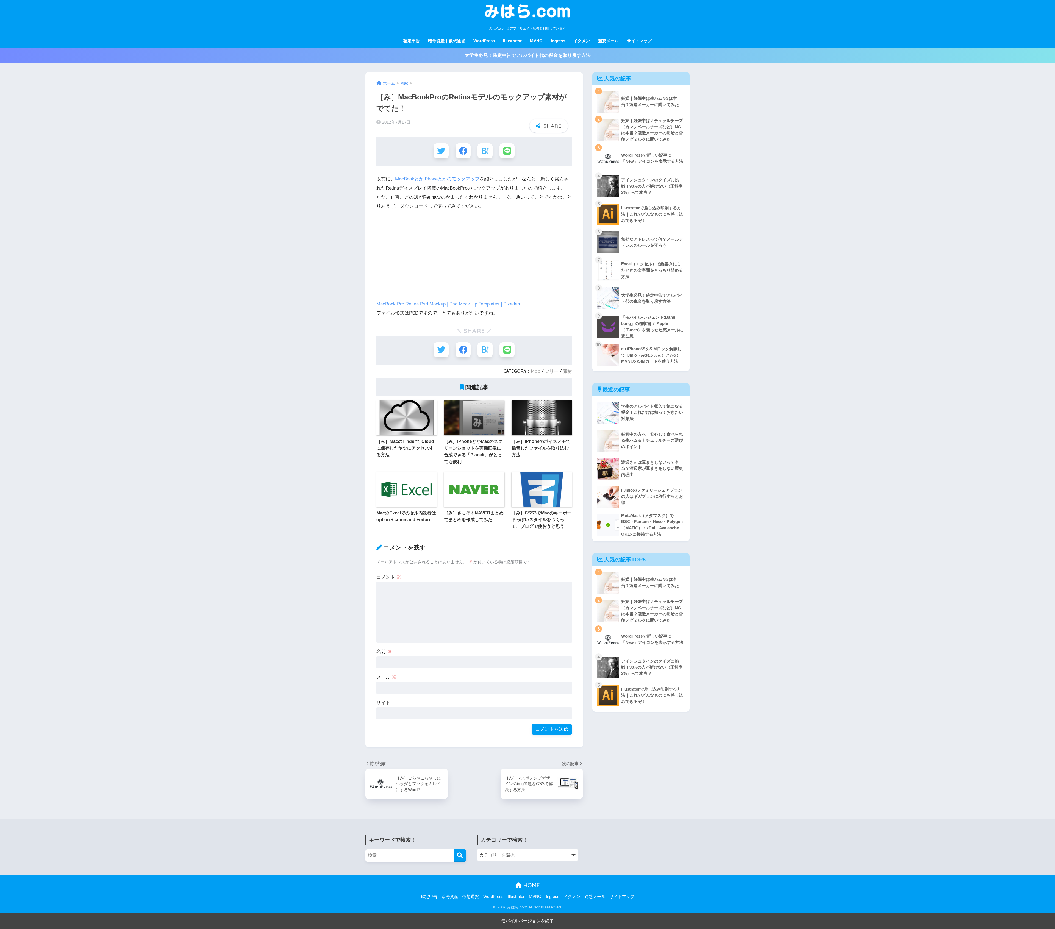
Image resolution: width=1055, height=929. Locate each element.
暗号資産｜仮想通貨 (446, 40)
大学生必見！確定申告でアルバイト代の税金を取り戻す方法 (528, 55)
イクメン (581, 40)
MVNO (536, 40)
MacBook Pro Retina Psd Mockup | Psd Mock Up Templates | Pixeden (448, 304)
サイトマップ (639, 40)
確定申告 (411, 40)
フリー (551, 371)
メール (386, 677)
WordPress (484, 40)
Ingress (558, 40)
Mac (535, 371)
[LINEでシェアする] (507, 150)
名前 (384, 651)
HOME (531, 885)
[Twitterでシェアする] (441, 150)
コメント (388, 577)
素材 (567, 371)
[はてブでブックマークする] (485, 150)
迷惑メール (608, 40)
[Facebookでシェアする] (463, 150)
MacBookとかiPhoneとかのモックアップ (437, 179)
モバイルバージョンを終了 (527, 921)
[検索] (460, 855)
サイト (383, 702)
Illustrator (512, 40)
